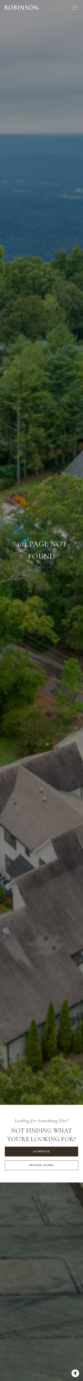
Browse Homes (41, 1165)
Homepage (41, 1151)
